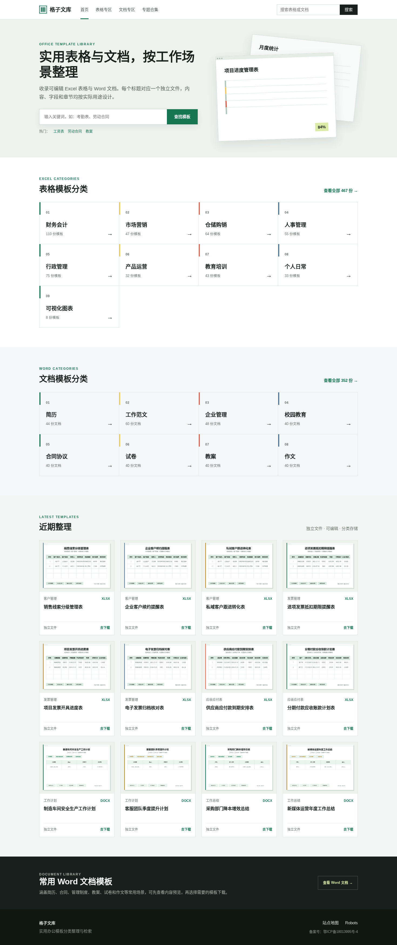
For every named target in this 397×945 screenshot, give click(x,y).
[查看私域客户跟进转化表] (239, 566)
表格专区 (104, 9)
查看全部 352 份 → (341, 380)
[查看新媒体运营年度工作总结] (320, 767)
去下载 (105, 628)
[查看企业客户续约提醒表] (158, 566)
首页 (84, 9)
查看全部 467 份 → (341, 190)
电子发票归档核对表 (144, 708)
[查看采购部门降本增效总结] (239, 767)
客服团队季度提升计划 (146, 808)
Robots (351, 922)
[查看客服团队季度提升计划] (158, 767)
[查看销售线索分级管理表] (76, 566)
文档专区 (127, 9)
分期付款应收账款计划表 (311, 708)
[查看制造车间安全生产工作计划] (76, 767)
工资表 (58, 131)
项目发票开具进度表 (63, 708)
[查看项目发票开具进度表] (76, 667)
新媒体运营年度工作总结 (311, 808)
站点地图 (330, 922)
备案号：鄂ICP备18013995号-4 (333, 932)
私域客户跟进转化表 (225, 607)
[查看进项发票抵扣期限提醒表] (320, 566)
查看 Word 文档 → (338, 883)
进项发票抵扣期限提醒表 (311, 607)
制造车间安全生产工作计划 (70, 808)
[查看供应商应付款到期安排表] (239, 667)
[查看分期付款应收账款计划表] (320, 667)
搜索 (349, 9)
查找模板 (182, 116)
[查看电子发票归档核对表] (158, 667)
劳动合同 (75, 131)
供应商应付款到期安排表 (230, 708)
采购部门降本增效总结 (227, 808)
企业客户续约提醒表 (144, 607)
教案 (89, 131)
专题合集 (150, 9)
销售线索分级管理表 (63, 607)
